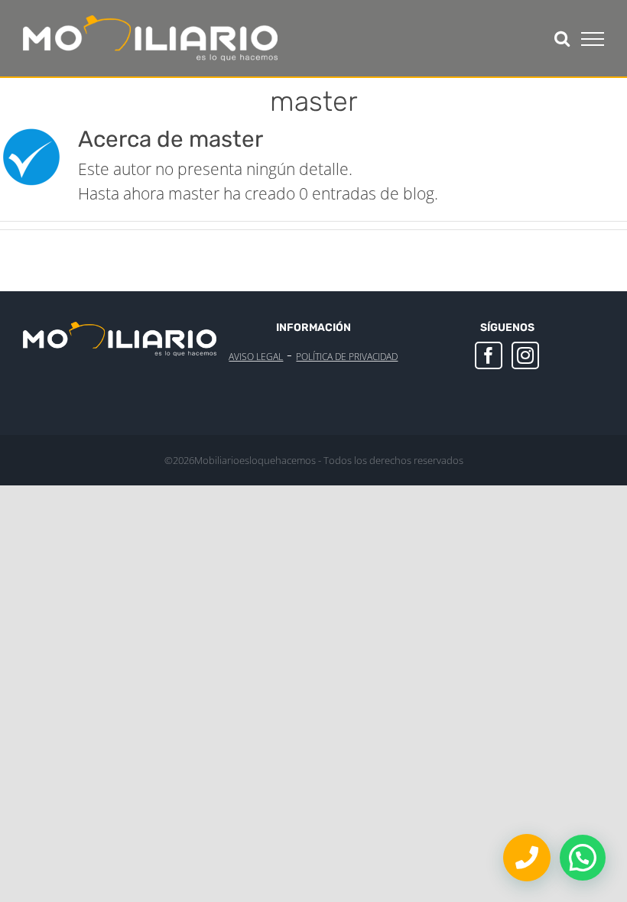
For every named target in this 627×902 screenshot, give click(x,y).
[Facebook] (488, 355)
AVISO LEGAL (256, 356)
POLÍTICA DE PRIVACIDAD (347, 356)
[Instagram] (525, 355)
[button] (583, 858)
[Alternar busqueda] (562, 38)
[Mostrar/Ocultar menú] (592, 39)
